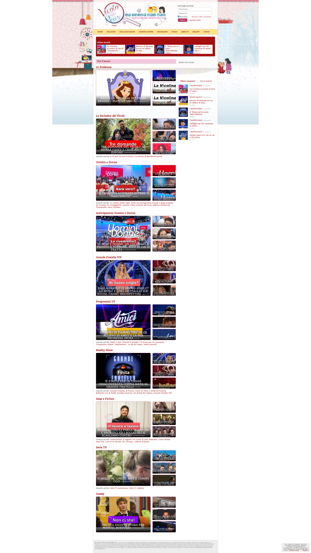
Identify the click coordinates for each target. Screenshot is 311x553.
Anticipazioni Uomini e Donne (115, 213)
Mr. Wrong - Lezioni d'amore (135, 442)
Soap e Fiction (105, 399)
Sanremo (160, 342)
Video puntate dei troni (141, 205)
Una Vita (100, 442)
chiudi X (305, 550)
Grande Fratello (117, 391)
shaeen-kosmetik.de (106, 39)
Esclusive (111, 32)
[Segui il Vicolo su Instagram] (208, 69)
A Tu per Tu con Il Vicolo (121, 156)
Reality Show (104, 350)
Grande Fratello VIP (109, 257)
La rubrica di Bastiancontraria (148, 156)
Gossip (207, 32)
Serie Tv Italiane (136, 488)
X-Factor (130, 391)
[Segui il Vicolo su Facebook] (182, 69)
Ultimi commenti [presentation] (187, 81)
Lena (118, 342)
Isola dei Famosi (127, 32)
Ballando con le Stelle (106, 393)
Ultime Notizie (103, 42)
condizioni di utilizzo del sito (204, 547)
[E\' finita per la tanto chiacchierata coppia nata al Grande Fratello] (130, 49)
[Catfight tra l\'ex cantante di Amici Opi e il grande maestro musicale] (160, 49)
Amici (112, 342)
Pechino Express (124, 393)
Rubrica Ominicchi (161, 205)
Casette (125, 205)
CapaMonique (202, 89)
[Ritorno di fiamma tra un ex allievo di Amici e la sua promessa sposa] (101, 49)
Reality (196, 32)
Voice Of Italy (141, 391)
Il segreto (127, 439)
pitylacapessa (201, 101)
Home (100, 32)
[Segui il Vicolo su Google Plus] (199, 69)
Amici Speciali (150, 344)
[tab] (188, 81)
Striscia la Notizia (130, 342)
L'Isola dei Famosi (157, 391)
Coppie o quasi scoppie (162, 203)
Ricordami (183, 17)
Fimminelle (101, 207)
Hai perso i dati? (197, 17)
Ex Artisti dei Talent (143, 393)
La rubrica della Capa (120, 203)
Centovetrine (116, 439)
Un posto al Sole (140, 439)
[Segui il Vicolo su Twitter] (191, 69)
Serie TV (185, 32)
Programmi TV (105, 302)
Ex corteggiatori (114, 205)
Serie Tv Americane (119, 488)
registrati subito (195, 20)
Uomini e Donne (146, 32)
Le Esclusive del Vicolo (110, 116)
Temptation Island (104, 344)
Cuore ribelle (164, 439)
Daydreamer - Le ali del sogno (129, 344)
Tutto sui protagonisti (141, 203)
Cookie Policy (294, 550)
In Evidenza (103, 67)
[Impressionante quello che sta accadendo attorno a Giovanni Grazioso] (189, 49)
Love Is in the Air (113, 442)
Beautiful (153, 439)
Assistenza (207, 17)
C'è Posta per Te (146, 342)
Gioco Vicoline (114, 207)
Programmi (162, 32)
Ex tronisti (101, 205)
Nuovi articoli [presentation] (206, 81)
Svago (174, 32)
